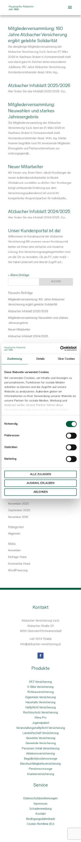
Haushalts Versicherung (40, 702)
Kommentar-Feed (19, 563)
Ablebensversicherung (40, 753)
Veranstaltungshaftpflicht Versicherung (40, 728)
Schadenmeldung (41, 808)
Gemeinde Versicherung (40, 743)
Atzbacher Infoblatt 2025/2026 (39, 86)
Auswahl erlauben (40, 483)
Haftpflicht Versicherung (40, 707)
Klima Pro (41, 717)
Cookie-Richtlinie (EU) (40, 824)
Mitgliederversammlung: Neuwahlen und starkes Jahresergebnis (31, 111)
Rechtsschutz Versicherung (40, 712)
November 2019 (18, 517)
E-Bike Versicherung (40, 687)
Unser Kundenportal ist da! (34, 231)
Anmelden (14, 550)
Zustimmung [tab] (14, 359)
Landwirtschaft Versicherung (41, 733)
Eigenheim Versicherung (40, 697)
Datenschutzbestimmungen (40, 798)
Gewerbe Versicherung (40, 738)
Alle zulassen (40, 474)
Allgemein (14, 533)
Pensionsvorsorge (40, 768)
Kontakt (41, 813)
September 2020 (19, 510)
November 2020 (18, 503)
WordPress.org (18, 570)
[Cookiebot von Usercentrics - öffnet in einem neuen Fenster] (60, 348)
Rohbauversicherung (41, 692)
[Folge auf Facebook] (40, 656)
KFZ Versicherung (40, 681)
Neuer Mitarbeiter (25, 167)
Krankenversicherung (40, 774)
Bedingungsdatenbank (40, 819)
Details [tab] (40, 359)
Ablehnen (41, 492)
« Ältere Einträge (18, 275)
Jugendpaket (40, 723)
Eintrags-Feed (17, 557)
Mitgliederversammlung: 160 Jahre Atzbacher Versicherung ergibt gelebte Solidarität (37, 35)
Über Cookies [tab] (66, 359)
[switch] (71, 436)
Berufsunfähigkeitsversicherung (40, 763)
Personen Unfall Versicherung (40, 748)
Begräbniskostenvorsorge (40, 758)
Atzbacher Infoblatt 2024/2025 (39, 212)
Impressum (40, 803)
